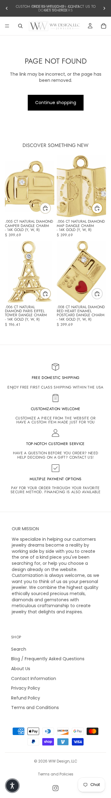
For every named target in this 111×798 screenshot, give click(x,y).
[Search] (20, 26)
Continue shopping (55, 102)
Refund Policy (25, 698)
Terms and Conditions (35, 708)
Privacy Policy (25, 688)
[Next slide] (104, 8)
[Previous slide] (7, 8)
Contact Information (33, 678)
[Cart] (103, 26)
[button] (12, 785)
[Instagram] (55, 788)
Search (18, 649)
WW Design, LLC (62, 761)
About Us (20, 669)
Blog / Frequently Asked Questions (47, 659)
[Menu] (7, 26)
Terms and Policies (55, 774)
